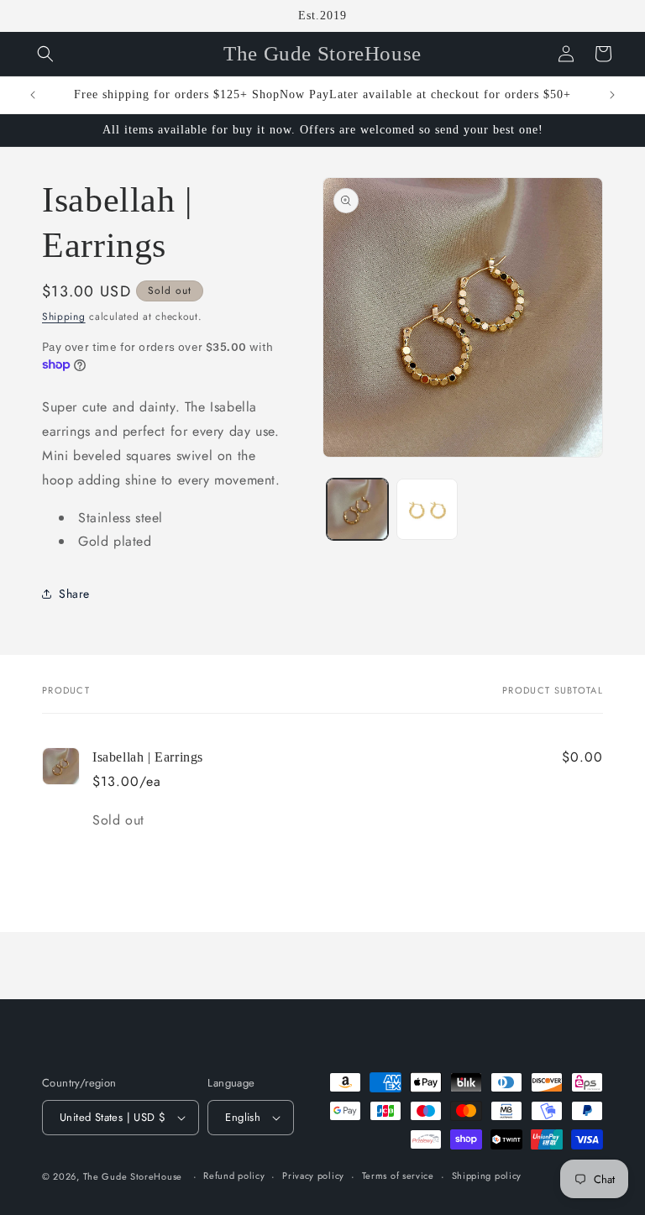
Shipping (64, 316)
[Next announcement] (612, 94)
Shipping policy (487, 1175)
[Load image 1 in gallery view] (357, 509)
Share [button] (74, 593)
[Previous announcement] (32, 94)
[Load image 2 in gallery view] (427, 509)
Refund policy (234, 1175)
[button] (45, 53)
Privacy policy (313, 1175)
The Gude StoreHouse (132, 1176)
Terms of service (398, 1175)
